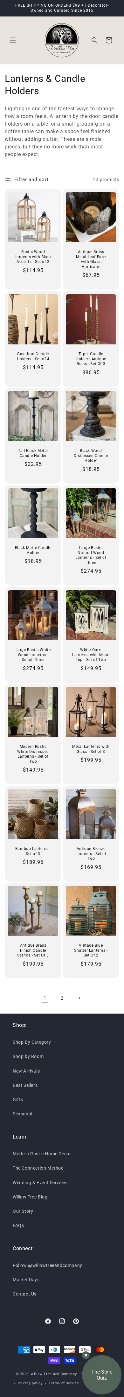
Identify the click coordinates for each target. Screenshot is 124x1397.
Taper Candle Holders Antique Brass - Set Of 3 (91, 359)
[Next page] (79, 998)
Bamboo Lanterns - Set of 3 (33, 851)
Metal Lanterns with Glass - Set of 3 (90, 749)
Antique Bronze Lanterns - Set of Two (90, 853)
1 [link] (45, 998)
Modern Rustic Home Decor (42, 1153)
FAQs (18, 1225)
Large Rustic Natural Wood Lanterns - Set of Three (90, 555)
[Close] (86, 1355)
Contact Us (25, 1293)
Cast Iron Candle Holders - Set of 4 (33, 356)
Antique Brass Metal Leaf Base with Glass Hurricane (91, 259)
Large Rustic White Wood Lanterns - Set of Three (33, 655)
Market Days (26, 1279)
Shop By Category (32, 1042)
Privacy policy (30, 1383)
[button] (13, 40)
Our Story (23, 1211)
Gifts (18, 1099)
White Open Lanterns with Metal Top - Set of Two (90, 655)
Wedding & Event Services (40, 1182)
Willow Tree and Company (54, 1374)
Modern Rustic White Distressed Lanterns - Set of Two (33, 754)
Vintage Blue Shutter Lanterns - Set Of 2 (91, 950)
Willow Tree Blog (30, 1196)
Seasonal (22, 1113)
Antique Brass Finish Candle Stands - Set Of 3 (33, 950)
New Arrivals (26, 1071)
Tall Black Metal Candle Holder (33, 453)
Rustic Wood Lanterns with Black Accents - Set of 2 (33, 257)
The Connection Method (38, 1168)
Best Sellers (25, 1085)
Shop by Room (28, 1056)
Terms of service (64, 1383)
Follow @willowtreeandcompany (47, 1265)
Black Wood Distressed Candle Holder (91, 455)
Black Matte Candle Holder (33, 550)
